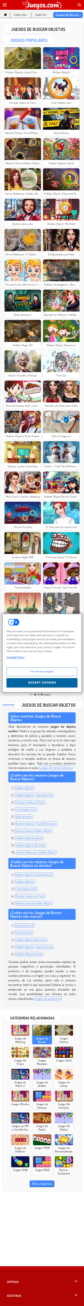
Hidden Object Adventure (30, 940)
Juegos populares (20, 14)
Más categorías (42, 1184)
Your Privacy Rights (42, 671)
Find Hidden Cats (25, 809)
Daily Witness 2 (24, 925)
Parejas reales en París (29, 802)
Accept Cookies (42, 682)
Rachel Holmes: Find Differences (36, 824)
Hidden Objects (24, 788)
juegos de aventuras (47, 999)
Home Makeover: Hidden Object (36, 852)
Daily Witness (23, 817)
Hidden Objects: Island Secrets (34, 795)
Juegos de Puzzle (42, 14)
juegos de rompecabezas (56, 768)
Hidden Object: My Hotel (30, 845)
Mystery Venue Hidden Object (33, 831)
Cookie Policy (15, 657)
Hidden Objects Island (29, 838)
